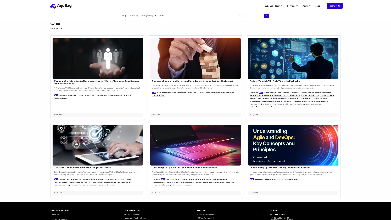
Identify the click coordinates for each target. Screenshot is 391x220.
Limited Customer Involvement (318, 101)
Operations (253, 104)
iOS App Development (205, 218)
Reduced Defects (84, 185)
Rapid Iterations (72, 185)
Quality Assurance (60, 185)
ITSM (92, 95)
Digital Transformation (179, 92)
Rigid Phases (289, 104)
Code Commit (100, 179)
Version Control (109, 185)
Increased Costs (255, 101)
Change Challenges (270, 92)
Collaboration (166, 92)
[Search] (266, 16)
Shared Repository (97, 185)
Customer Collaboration (187, 182)
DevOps (252, 98)
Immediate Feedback (110, 182)
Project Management (265, 104)
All (130, 16)
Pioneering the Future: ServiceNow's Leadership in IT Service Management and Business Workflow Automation (96, 82)
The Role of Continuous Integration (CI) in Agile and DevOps (82, 167)
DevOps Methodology (291, 179)
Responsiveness (278, 104)
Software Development (257, 107)
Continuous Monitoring (220, 179)
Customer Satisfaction (327, 95)
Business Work (72, 95)
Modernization (192, 92)
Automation (63, 95)
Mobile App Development (207, 215)
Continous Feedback (307, 92)
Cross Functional (84, 95)
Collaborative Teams (124, 179)
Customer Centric (294, 95)
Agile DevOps (259, 179)
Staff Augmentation (61, 98)
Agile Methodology (271, 179)
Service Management (115, 95)
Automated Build (64, 179)
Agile (56, 95)
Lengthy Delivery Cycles (284, 101)
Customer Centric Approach (310, 95)
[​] (166, 16)
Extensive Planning (293, 98)
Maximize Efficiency (124, 182)
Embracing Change (263, 98)
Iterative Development (269, 101)
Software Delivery (316, 104)
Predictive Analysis (101, 95)
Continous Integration (61, 182)
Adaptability (254, 92)
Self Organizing (166, 185)
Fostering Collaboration (320, 98)
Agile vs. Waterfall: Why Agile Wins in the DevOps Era (275, 81)
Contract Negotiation (159, 182)
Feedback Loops (306, 98)
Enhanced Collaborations (278, 98)
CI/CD (159, 92)
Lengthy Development (300, 101)
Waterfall (269, 107)
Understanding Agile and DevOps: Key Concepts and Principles (280, 167)
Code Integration (111, 179)
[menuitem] (317, 6)
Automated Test (76, 179)
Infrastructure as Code (227, 182)
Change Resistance (283, 92)
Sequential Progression (302, 104)
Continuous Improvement (323, 92)
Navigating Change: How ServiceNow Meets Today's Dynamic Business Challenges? (192, 81)
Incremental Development (211, 182)
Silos (173, 185)
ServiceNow (127, 95)
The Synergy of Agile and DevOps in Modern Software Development (184, 167)
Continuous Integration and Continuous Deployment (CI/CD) (268, 95)
